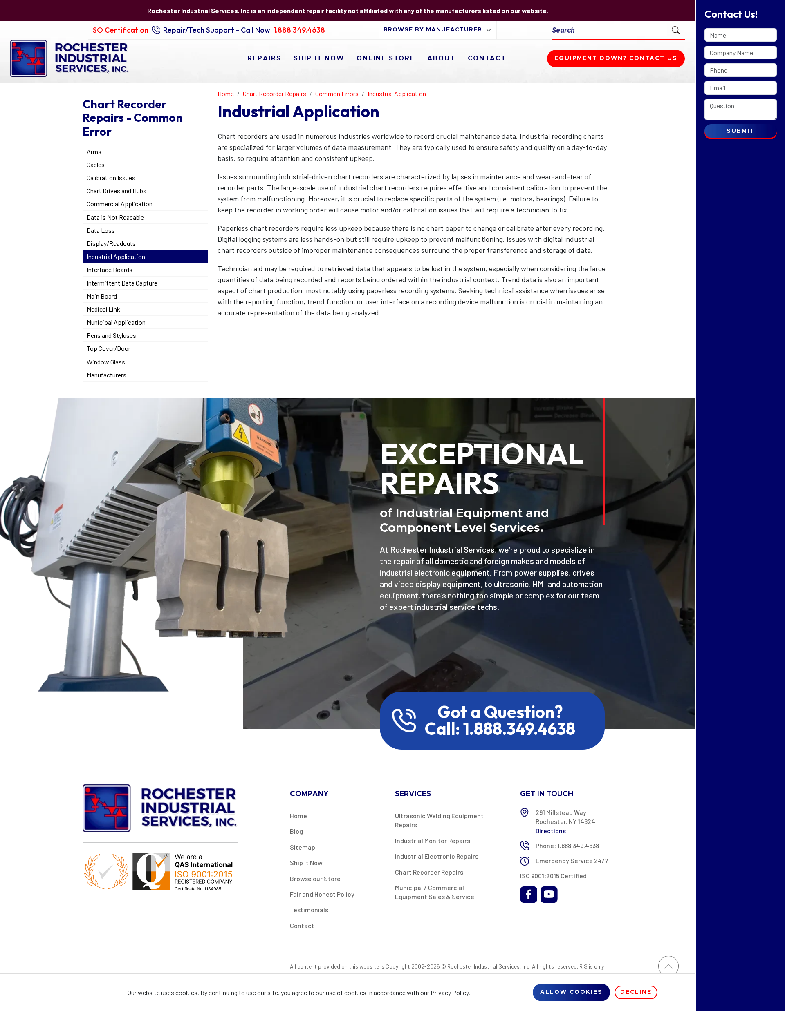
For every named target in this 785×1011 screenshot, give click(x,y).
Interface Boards (109, 269)
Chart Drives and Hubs (116, 190)
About (441, 58)
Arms (94, 151)
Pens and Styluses (111, 335)
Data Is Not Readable (115, 217)
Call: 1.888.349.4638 (500, 728)
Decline (636, 992)
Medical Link (103, 309)
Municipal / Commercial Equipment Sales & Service (434, 892)
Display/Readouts (111, 243)
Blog (296, 831)
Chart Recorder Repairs (429, 872)
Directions (551, 831)
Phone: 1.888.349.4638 (567, 845)
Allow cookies (571, 992)
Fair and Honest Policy (322, 894)
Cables (96, 164)
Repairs (264, 58)
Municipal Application (116, 322)
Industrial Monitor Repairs (432, 840)
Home (298, 815)
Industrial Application (116, 256)
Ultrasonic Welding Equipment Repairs (439, 820)
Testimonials (309, 909)
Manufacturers (106, 375)
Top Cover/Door (108, 348)
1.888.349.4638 (299, 30)
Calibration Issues (111, 177)
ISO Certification (119, 30)
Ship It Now (319, 58)
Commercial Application (120, 204)
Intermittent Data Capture (122, 283)
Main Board (102, 296)
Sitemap (302, 847)
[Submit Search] (676, 30)
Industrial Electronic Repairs (436, 856)
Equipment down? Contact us (615, 58)
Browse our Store (315, 878)
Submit (741, 131)
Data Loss (101, 230)
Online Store (386, 58)
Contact (487, 58)
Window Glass (106, 362)
